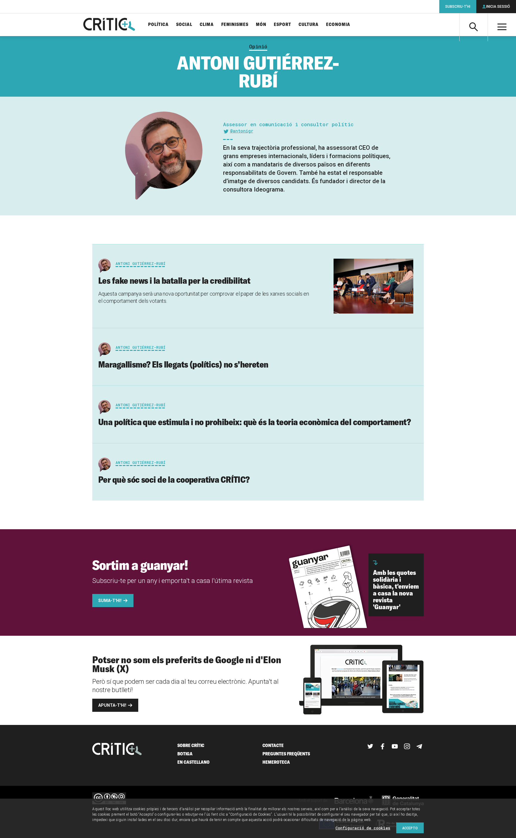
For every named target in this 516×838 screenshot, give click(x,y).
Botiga (185, 754)
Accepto (410, 827)
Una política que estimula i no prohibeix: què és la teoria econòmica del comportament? (254, 421)
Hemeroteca (276, 762)
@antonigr (241, 131)
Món (261, 24)
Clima (207, 24)
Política (158, 24)
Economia (338, 24)
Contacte (273, 745)
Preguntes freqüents (286, 754)
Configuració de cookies (362, 827)
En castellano (193, 762)
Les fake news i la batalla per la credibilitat (174, 280)
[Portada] (109, 25)
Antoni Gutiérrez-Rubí (140, 263)
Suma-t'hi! (110, 600)
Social (184, 24)
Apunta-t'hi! (112, 705)
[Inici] (117, 749)
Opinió (258, 46)
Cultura (309, 24)
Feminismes (234, 24)
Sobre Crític (190, 745)
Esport (282, 24)
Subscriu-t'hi (457, 6)
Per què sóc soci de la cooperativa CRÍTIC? (174, 479)
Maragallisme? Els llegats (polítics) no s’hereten (183, 364)
